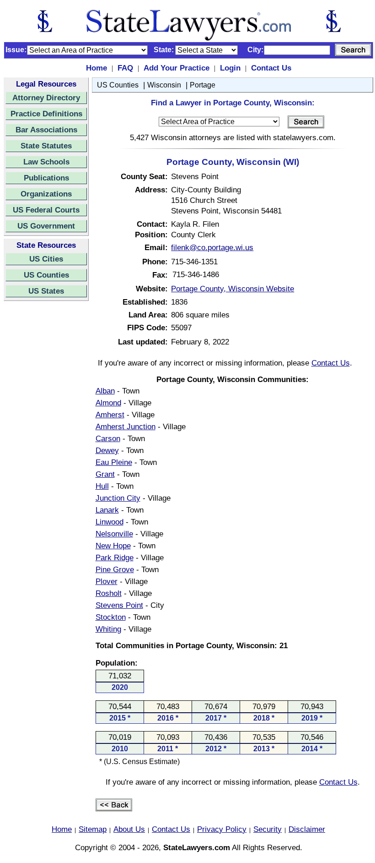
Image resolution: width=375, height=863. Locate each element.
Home (96, 67)
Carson (108, 438)
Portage (202, 85)
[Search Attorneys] (353, 50)
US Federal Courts (46, 209)
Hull (102, 486)
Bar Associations (46, 129)
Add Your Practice (176, 67)
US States (46, 290)
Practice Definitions (46, 113)
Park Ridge (115, 557)
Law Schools (46, 161)
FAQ (125, 67)
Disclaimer (307, 829)
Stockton (111, 617)
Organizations (46, 193)
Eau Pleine (114, 462)
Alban (105, 390)
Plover (107, 581)
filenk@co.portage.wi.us (212, 247)
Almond (108, 402)
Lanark (107, 509)
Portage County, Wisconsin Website (232, 288)
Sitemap (93, 829)
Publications (46, 177)
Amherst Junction (125, 426)
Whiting (108, 629)
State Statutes (46, 145)
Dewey (107, 450)
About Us (129, 829)
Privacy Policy (221, 829)
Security (267, 829)
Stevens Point (119, 605)
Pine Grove (115, 569)
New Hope (113, 545)
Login (230, 67)
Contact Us (271, 67)
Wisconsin (164, 85)
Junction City (118, 498)
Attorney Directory (46, 97)
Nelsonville (114, 533)
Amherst (110, 414)
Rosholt (109, 593)
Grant (105, 474)
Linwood (109, 521)
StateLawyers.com (196, 847)
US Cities (46, 258)
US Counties (46, 274)
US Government (46, 225)
